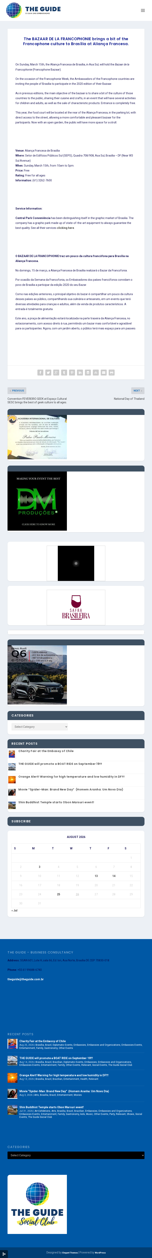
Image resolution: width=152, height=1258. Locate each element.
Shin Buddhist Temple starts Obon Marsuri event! (56, 802)
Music (89, 1114)
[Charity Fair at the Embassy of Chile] (12, 1044)
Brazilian (57, 1062)
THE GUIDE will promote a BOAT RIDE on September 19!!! (60, 764)
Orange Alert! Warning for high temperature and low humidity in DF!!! (71, 777)
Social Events (99, 1065)
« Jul (14, 910)
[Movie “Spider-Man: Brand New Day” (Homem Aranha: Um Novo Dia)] (12, 1094)
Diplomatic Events (62, 1045)
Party (112, 1114)
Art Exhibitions (42, 1111)
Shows (130, 1114)
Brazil (48, 1045)
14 (113, 876)
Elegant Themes (70, 1253)
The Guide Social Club (120, 1065)
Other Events (66, 1048)
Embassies (80, 1045)
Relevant (86, 1065)
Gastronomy (51, 1048)
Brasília (40, 1045)
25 (58, 894)
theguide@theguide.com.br (26, 979)
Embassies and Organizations (103, 1045)
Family (39, 1048)
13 (96, 876)
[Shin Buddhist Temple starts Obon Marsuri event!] (12, 1110)
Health (83, 1079)
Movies (78, 1095)
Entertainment (27, 1048)
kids (82, 1114)
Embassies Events (132, 1045)
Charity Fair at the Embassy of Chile (46, 751)
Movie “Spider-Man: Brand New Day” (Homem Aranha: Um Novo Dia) (70, 789)
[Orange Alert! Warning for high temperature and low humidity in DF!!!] (12, 1078)
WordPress (100, 1253)
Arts (36, 1095)
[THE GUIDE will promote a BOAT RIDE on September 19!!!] (12, 1061)
